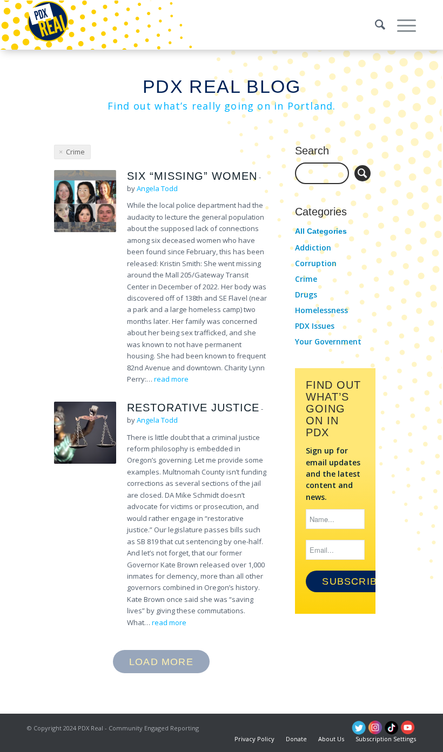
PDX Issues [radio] (314, 326)
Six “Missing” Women (192, 176)
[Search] (375, 25)
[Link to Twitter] (359, 728)
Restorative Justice (193, 408)
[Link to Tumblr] (392, 728)
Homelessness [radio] (321, 310)
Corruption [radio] (316, 263)
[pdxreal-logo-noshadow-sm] (48, 25)
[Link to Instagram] (375, 728)
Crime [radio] (306, 279)
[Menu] (401, 25)
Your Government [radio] (328, 341)
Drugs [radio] (306, 294)
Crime (75, 152)
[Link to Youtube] (408, 728)
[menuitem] (375, 25)
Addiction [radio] (313, 247)
